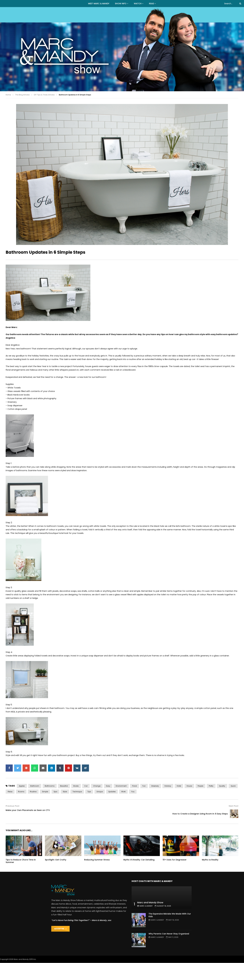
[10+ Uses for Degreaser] (181, 846)
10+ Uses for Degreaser (175, 859)
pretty (211, 786)
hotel (179, 786)
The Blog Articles (22, 95)
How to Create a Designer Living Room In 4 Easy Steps (200, 813)
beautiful (64, 786)
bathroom (34, 786)
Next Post (233, 806)
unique (100, 791)
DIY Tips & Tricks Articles (44, 95)
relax (10, 791)
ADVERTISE (60, 928)
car (86, 786)
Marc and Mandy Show (150, 902)
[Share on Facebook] (9, 768)
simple (45, 791)
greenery (155, 786)
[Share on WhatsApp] (34, 768)
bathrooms (50, 786)
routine (33, 791)
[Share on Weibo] (85, 768)
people (200, 786)
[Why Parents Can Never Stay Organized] (139, 940)
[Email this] (43, 768)
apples (22, 786)
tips (89, 791)
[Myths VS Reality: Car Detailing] (141, 846)
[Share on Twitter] (17, 768)
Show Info (120, 3)
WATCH (137, 3)
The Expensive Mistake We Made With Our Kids (170, 915)
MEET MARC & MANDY (98, 3)
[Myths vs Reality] (220, 846)
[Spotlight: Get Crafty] (63, 846)
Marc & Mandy (146, 906)
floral (134, 786)
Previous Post (12, 806)
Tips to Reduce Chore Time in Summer (21, 861)
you (132, 791)
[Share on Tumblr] (60, 768)
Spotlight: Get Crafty (56, 859)
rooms (21, 791)
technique (77, 791)
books (76, 786)
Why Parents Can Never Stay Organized (169, 933)
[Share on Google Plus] (26, 768)
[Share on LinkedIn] (51, 768)
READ (151, 3)
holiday (168, 786)
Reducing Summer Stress (97, 859)
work (123, 791)
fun (144, 786)
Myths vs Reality (210, 859)
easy (108, 786)
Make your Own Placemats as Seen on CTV (28, 810)
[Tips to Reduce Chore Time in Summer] (24, 846)
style (65, 791)
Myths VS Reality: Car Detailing (138, 859)
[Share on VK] (76, 768)
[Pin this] (68, 768)
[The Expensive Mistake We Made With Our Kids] (139, 920)
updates (112, 791)
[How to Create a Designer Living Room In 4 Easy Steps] (234, 813)
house (189, 786)
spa (55, 791)
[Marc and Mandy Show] (122, 49)
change (96, 786)
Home (8, 95)
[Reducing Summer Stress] (102, 846)
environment (121, 786)
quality (222, 786)
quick (233, 786)
